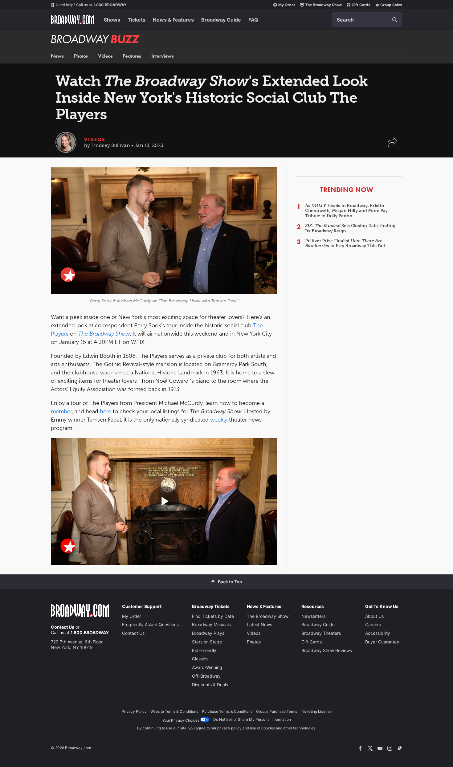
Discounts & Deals (210, 684)
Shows (112, 19)
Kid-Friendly (204, 650)
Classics (200, 658)
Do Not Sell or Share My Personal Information (252, 719)
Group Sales (391, 4)
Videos (105, 56)
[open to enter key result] (394, 19)
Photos (81, 56)
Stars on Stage (207, 641)
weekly (218, 419)
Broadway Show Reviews (326, 650)
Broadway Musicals (211, 624)
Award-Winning (207, 667)
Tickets (136, 19)
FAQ (253, 19)
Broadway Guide (221, 19)
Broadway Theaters (321, 633)
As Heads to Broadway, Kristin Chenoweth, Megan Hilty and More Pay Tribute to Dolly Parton (346, 211)
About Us (374, 616)
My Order (286, 4)
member (61, 411)
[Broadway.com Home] (72, 19)
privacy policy (229, 728)
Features (132, 56)
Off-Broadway (206, 676)
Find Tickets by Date (213, 616)
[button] (393, 145)
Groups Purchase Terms (276, 711)
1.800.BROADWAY (91, 4)
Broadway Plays (208, 633)
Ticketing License (316, 711)
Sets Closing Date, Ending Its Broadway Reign (350, 228)
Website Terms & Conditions (174, 711)
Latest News (259, 624)
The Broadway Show (323, 4)
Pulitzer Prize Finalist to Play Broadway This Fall (345, 243)
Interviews (162, 56)
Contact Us (62, 627)
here (105, 411)
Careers (373, 624)
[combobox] (367, 19)
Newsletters (313, 616)
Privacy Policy (134, 711)
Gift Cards (361, 4)
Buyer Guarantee (382, 641)
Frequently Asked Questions (150, 624)
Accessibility (377, 633)
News (57, 56)
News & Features (173, 19)
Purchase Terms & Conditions (227, 711)
